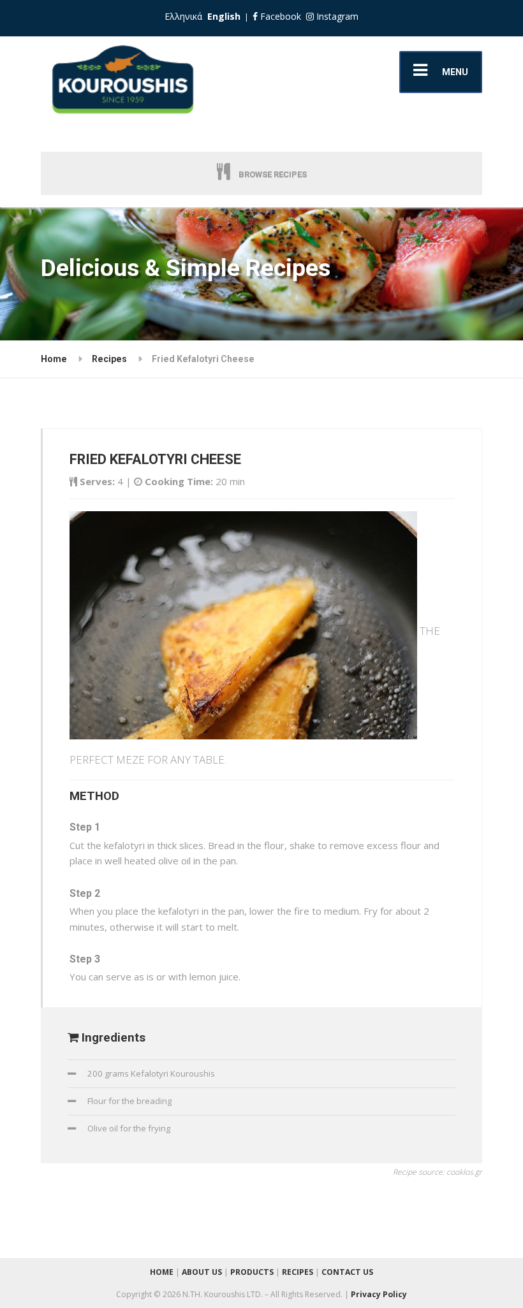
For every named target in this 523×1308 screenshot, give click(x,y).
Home (54, 359)
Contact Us (347, 1272)
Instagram (336, 16)
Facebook (279, 16)
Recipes (109, 359)
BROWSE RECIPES (272, 174)
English (223, 16)
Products (252, 1272)
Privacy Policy (379, 1294)
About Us (202, 1272)
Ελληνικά (183, 16)
